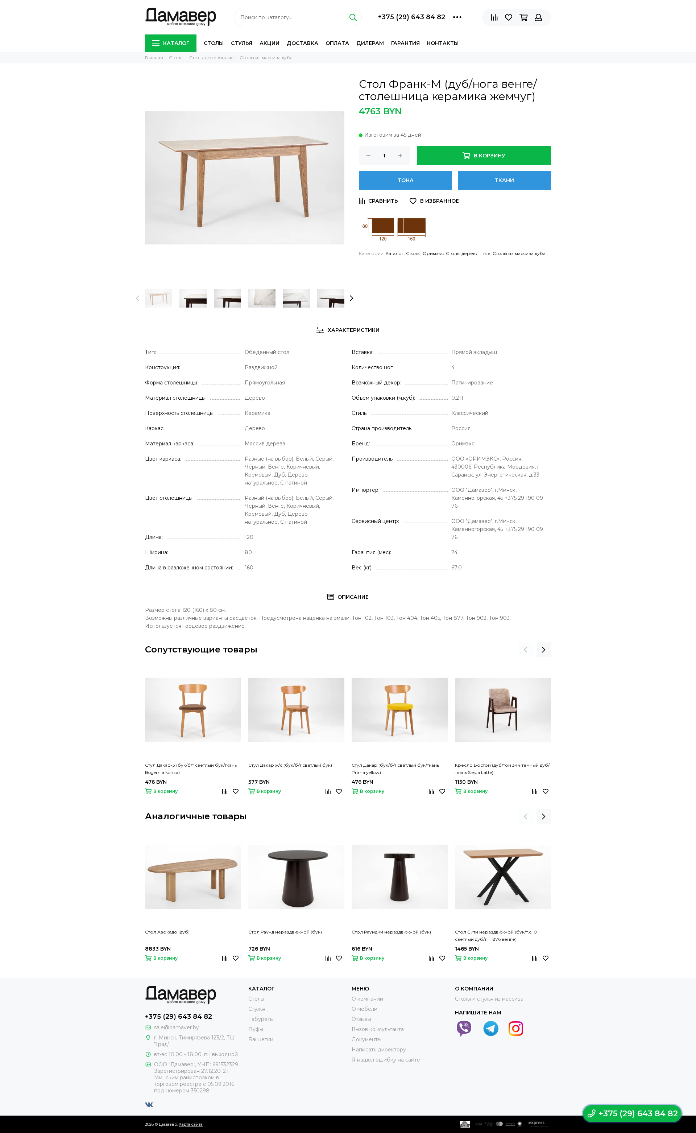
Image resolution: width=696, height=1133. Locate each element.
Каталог (176, 43)
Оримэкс (433, 253)
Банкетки (260, 1039)
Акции (269, 43)
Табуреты (261, 1019)
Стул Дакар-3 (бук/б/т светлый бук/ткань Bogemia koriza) (191, 768)
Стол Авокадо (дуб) (167, 932)
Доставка (302, 43)
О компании (367, 999)
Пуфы (255, 1029)
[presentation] (137, 298)
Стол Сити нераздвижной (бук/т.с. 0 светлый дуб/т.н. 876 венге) (496, 935)
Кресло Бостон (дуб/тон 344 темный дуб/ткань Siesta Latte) (502, 768)
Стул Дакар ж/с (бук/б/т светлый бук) (290, 765)
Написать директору (379, 1049)
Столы (214, 43)
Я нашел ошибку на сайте (386, 1059)
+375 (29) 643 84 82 (411, 17)
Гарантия (405, 43)
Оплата (337, 43)
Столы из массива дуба (519, 253)
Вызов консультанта (378, 1029)
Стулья (241, 43)
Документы (366, 1039)
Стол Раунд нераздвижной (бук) (285, 932)
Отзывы (361, 1019)
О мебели (364, 1009)
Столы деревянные (468, 253)
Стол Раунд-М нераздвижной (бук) (391, 932)
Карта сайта (191, 1124)
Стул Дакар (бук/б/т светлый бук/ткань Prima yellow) (395, 768)
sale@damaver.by (176, 1027)
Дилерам (370, 43)
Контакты (443, 43)
